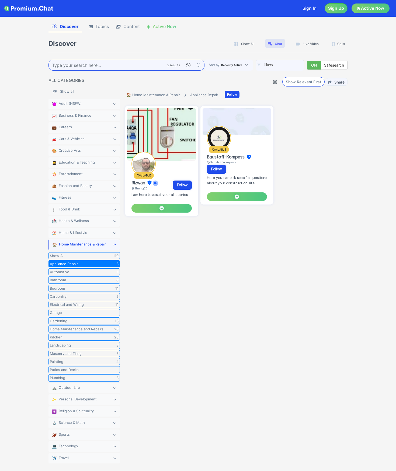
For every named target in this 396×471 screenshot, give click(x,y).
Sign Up (336, 8)
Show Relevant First (303, 81)
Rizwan (138, 183)
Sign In (310, 8)
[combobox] (280, 65)
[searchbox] (288, 65)
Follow (232, 94)
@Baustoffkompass (221, 162)
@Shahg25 (139, 188)
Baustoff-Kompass (226, 157)
